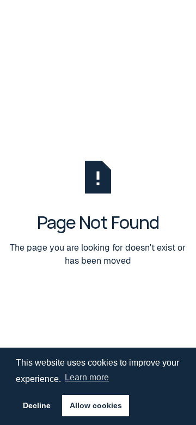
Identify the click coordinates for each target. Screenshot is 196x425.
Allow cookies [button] (96, 405)
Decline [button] (37, 405)
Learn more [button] (87, 377)
